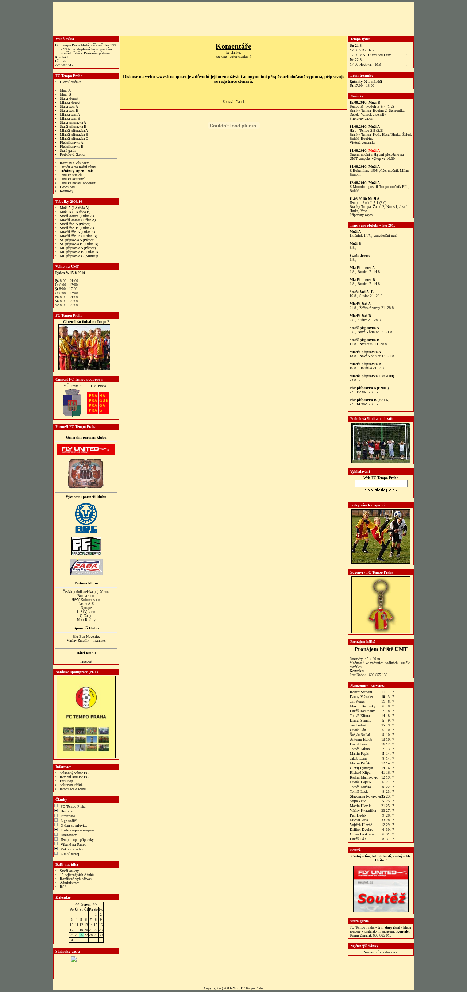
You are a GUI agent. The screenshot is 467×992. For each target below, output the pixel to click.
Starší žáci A (69, 106)
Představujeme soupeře (77, 830)
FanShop (66, 781)
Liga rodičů (69, 821)
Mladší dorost (70, 102)
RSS (63, 887)
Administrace (69, 883)
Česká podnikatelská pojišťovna (86, 592)
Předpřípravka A (71, 142)
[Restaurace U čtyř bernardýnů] (86, 487)
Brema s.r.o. (86, 596)
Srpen (86, 904)
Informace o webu (73, 789)
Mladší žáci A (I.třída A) (77, 232)
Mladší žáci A (70, 114)
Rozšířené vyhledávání (76, 879)
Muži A (65, 90)
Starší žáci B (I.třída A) (77, 228)
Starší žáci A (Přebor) (75, 224)
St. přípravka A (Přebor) (77, 240)
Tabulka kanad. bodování (78, 183)
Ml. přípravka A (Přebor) (78, 248)
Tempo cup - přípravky (77, 840)
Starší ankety (69, 871)
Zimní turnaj (70, 854)
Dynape (86, 608)
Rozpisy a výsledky (74, 163)
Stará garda (68, 150)
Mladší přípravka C (74, 138)
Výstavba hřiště (71, 785)
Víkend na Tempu (73, 844)
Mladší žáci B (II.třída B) (78, 236)
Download (67, 187)
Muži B (65, 94)
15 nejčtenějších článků (77, 875)
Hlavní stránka (70, 82)
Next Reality (86, 620)
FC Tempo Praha (73, 806)
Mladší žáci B (70, 118)
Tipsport (86, 661)
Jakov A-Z (86, 604)
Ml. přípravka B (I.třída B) (79, 252)
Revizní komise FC (74, 777)
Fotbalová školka (72, 155)
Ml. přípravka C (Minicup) (79, 256)
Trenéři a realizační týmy (78, 167)
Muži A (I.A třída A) (74, 208)
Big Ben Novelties (86, 636)
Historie (66, 811)
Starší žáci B (69, 110)
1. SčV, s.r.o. (86, 612)
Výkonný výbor (72, 849)
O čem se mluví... (74, 825)
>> (95, 904)
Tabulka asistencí (72, 179)
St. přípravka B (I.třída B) (79, 244)
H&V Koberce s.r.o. (86, 600)
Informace (68, 816)
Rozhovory (69, 835)
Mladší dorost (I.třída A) (78, 220)
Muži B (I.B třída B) (75, 212)
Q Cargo (86, 616)
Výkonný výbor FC (74, 773)
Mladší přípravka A (74, 130)
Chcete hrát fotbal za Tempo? (86, 322)
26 (81, 935)
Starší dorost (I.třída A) (77, 216)
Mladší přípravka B (74, 134)
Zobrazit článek (234, 102)
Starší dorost (69, 98)
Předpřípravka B (72, 146)
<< (77, 904)
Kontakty (66, 191)
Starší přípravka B (73, 126)
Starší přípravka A (73, 122)
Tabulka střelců (71, 175)
